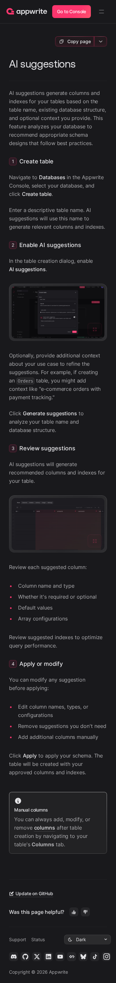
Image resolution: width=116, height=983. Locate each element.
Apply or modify (41, 663)
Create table (36, 161)
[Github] (25, 956)
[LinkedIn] (48, 956)
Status (38, 939)
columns (44, 827)
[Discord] (13, 956)
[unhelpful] (85, 911)
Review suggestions (47, 448)
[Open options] (100, 41)
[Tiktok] (94, 956)
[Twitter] (36, 956)
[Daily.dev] (71, 956)
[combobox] (87, 939)
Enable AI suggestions (50, 245)
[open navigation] (101, 11)
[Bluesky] (83, 956)
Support (17, 939)
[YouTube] (59, 956)
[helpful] (73, 911)
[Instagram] (106, 956)
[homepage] (26, 11)
